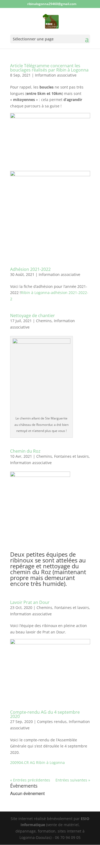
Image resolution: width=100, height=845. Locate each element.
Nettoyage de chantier (32, 315)
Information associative (56, 75)
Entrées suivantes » (72, 780)
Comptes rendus (52, 721)
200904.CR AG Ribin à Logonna (37, 762)
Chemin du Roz (25, 451)
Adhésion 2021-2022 (30, 269)
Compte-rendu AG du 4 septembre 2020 (45, 714)
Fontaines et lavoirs (71, 456)
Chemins (44, 320)
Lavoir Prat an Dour (30, 602)
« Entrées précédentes (30, 780)
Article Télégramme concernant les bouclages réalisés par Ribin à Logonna (49, 68)
